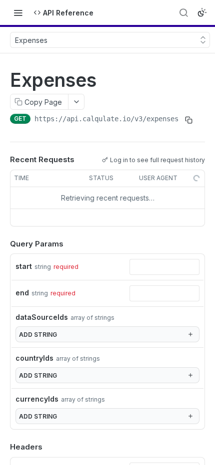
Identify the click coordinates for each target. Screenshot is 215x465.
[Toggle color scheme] (202, 12)
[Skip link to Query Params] (3, 244)
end (22, 292)
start (24, 266)
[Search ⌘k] (184, 12)
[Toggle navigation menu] (18, 12)
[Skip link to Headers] (3, 447)
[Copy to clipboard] (188, 120)
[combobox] (165, 267)
